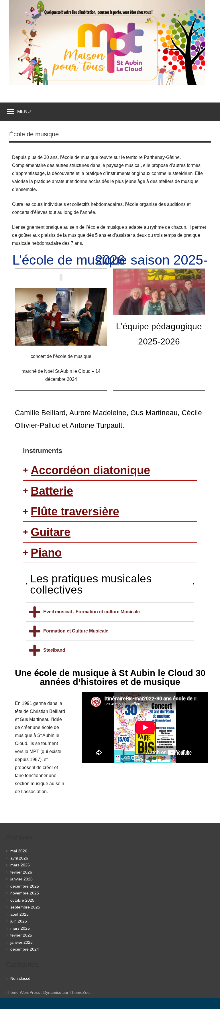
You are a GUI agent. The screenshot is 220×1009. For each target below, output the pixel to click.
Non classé (20, 978)
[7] (76, 341)
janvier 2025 (21, 942)
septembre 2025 (25, 907)
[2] (46, 341)
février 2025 (21, 935)
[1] (40, 341)
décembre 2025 (24, 886)
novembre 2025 (24, 893)
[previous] (22, 317)
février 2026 (21, 872)
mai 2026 (18, 851)
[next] (99, 317)
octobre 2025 (22, 900)
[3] (52, 341)
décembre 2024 (24, 949)
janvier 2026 (21, 879)
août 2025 (19, 914)
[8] (82, 341)
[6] (70, 341)
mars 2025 (20, 928)
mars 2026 (20, 865)
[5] (64, 341)
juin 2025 (18, 921)
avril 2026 (19, 858)
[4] (58, 341)
